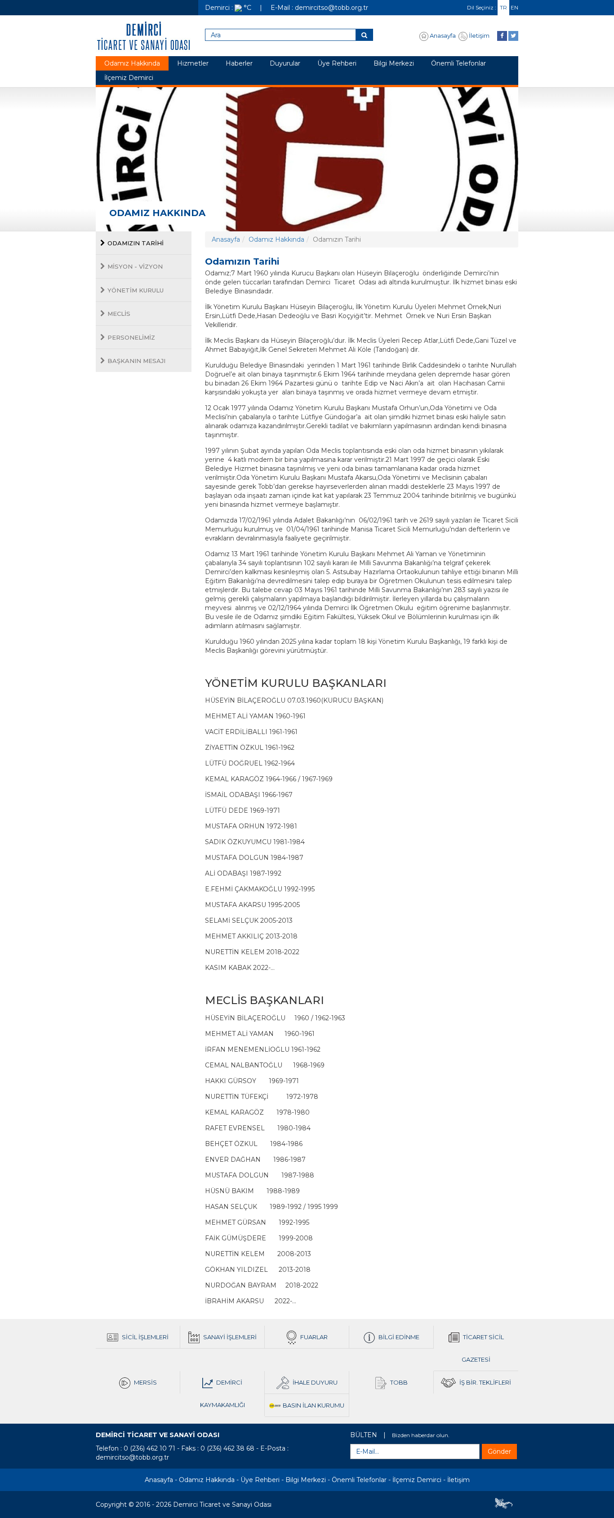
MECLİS (118, 313)
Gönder (499, 1451)
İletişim (478, 35)
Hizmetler (193, 63)
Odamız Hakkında (132, 63)
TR (503, 7)
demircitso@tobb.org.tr (132, 1457)
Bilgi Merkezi (394, 63)
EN (514, 7)
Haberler (239, 63)
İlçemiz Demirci (128, 78)
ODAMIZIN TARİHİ (135, 243)
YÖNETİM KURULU (135, 290)
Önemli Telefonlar (458, 63)
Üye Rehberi (336, 63)
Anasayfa (442, 35)
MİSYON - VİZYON (135, 266)
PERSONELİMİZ (131, 337)
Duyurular (285, 63)
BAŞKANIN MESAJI (136, 360)
